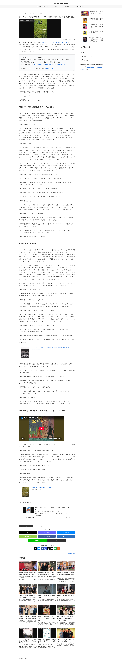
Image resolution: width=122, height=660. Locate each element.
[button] (56, 540)
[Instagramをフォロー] (45, 548)
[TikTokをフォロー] (48, 548)
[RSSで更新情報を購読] (58, 548)
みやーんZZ (83, 52)
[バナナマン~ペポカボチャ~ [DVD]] (25, 492)
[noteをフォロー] (51, 548)
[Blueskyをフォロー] (38, 548)
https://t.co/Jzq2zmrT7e (59, 64)
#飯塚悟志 (50, 64)
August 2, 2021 (49, 68)
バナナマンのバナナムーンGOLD (26, 526)
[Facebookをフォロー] (42, 548)
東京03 (42, 526)
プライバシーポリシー (86, 56)
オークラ (37, 526)
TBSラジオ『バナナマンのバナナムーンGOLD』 (54, 42)
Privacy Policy (91, 67)
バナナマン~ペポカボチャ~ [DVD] (41, 487)
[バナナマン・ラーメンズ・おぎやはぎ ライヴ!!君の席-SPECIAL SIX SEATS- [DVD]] (25, 352)
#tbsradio (44, 64)
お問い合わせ (84, 60)
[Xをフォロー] (35, 548)
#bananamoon (37, 64)
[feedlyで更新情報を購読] (55, 548)
